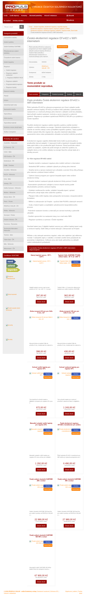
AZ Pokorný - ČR (9, 147)
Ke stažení (7, 20)
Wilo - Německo (9, 244)
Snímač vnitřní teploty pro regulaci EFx (41, 368)
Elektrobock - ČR (9, 161)
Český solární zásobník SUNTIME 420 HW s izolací (41, 536)
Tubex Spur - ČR (9, 239)
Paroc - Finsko (8, 201)
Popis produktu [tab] (33, 94)
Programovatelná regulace (14, 84)
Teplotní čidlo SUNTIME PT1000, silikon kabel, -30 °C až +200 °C (69, 256)
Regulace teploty (11, 87)
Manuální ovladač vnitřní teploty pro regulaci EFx (41, 424)
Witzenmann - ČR (9, 248)
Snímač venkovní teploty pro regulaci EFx (69, 368)
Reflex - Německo (9, 210)
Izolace (6, 100)
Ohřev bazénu (8, 118)
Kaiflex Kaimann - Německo (12, 188)
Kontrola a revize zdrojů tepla (13, 127)
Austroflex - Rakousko (10, 143)
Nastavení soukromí (43, 591)
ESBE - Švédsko (9, 165)
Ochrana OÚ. (54, 591)
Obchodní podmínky (35, 15)
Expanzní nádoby (9, 91)
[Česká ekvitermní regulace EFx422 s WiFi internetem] (70, 58)
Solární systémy (9, 42)
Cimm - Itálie (8, 152)
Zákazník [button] (71, 15)
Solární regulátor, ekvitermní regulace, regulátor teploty (50, 27)
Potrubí (6, 96)
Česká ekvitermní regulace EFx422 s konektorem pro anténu (69, 424)
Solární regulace (11, 70)
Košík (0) (71, 20)
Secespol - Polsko (9, 215)
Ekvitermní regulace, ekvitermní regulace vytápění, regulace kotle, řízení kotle (54, 30)
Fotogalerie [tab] (45, 94)
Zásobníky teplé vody (10, 105)
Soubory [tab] (69, 94)
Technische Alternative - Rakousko (11, 229)
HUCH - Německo (9, 174)
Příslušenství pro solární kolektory (11, 52)
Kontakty (24, 15)
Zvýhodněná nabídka (10, 37)
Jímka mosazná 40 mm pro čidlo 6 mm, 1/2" (41, 312)
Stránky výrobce (18, 20)
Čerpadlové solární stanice (12, 57)
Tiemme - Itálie (8, 235)
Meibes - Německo (9, 192)
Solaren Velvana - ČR (10, 219)
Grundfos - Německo (10, 170)
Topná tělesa (8, 114)
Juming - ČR (8, 183)
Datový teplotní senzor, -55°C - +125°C (41, 256)
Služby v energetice (10, 132)
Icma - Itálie (7, 179)
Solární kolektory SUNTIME (12, 46)
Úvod (30, 27)
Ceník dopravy (14, 15)
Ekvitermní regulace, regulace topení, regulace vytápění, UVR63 (50, 28)
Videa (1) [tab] (78, 94)
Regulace (7, 66)
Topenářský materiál (10, 123)
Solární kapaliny (9, 62)
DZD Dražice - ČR (9, 156)
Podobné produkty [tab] (57, 94)
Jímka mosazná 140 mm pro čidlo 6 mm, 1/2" (69, 312)
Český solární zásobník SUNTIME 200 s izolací (41, 480)
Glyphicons (68, 591)
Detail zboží (41, 302)
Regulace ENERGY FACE (15, 78)
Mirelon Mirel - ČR (9, 197)
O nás (6, 15)
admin (75, 591)
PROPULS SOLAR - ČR (11, 206)
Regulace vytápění (12, 81)
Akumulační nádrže (10, 109)
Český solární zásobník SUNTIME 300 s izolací (69, 480)
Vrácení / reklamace (50, 15)
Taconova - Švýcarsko (10, 224)
